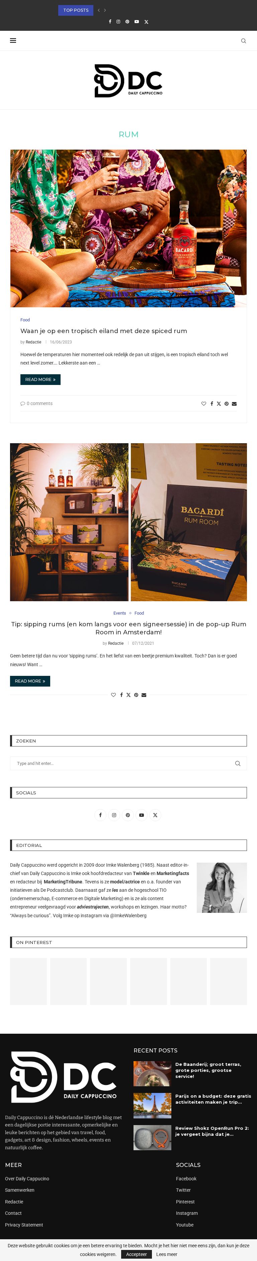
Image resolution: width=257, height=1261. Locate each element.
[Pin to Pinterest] (227, 403)
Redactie (33, 342)
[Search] (243, 41)
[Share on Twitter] (219, 403)
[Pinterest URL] (28, 981)
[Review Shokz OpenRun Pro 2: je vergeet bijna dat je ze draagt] (152, 1138)
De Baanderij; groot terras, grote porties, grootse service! (208, 1070)
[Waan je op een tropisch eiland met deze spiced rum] (128, 228)
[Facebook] (110, 21)
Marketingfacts (173, 873)
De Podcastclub (56, 890)
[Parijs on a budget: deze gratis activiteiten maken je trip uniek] (152, 1105)
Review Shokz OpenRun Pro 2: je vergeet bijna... (115, 10)
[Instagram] (118, 21)
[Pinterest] (127, 21)
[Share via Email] (234, 403)
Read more (38, 379)
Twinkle (141, 873)
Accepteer (136, 1254)
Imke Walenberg (122, 865)
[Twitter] (146, 21)
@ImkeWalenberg (128, 915)
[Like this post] (203, 403)
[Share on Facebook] (211, 403)
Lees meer (166, 1254)
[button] (98, 10)
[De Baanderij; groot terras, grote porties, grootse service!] (152, 1074)
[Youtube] (137, 21)
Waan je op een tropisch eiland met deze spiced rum (103, 331)
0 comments (40, 403)
